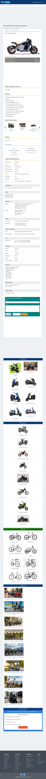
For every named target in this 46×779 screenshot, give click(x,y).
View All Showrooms (31, 152)
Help (38, 758)
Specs (10, 30)
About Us (39, 756)
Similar (7, 30)
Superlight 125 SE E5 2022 (33, 130)
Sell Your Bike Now (23, 727)
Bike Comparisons (26, 5)
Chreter (14, 148)
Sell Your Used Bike (23, 709)
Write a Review (37, 61)
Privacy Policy (42, 761)
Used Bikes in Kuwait (29, 766)
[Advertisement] (23, 15)
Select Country (37, 2)
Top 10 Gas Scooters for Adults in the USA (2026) (13, 704)
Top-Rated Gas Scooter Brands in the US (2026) (13, 599)
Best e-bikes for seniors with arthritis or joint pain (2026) (14, 673)
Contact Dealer (14, 154)
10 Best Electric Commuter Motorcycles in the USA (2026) (14, 614)
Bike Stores (20, 5)
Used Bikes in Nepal (18, 763)
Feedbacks (39, 763)
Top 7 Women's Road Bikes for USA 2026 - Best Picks (13, 641)
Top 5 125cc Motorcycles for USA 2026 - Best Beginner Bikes (14, 658)
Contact (39, 759)
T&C (38, 761)
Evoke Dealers (8, 144)
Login (43, 2)
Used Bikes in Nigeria (29, 759)
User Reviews (16, 30)
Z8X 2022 (11, 130)
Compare (36, 59)
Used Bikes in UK (6, 758)
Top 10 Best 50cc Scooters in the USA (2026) (13, 627)
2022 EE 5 (22, 130)
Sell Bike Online (3, 5)
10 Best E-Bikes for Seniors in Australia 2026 (13, 689)
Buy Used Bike (9, 5)
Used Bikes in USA (7, 756)
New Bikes (15, 5)
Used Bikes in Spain (29, 765)
